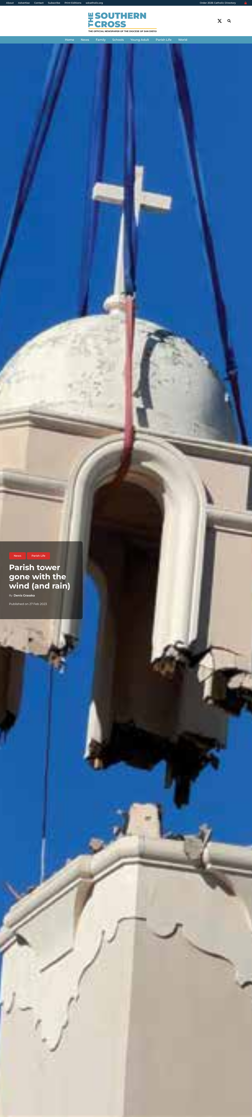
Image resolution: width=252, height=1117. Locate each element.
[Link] (126, 22)
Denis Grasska (24, 595)
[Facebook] (213, 21)
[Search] (229, 21)
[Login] (245, 3)
